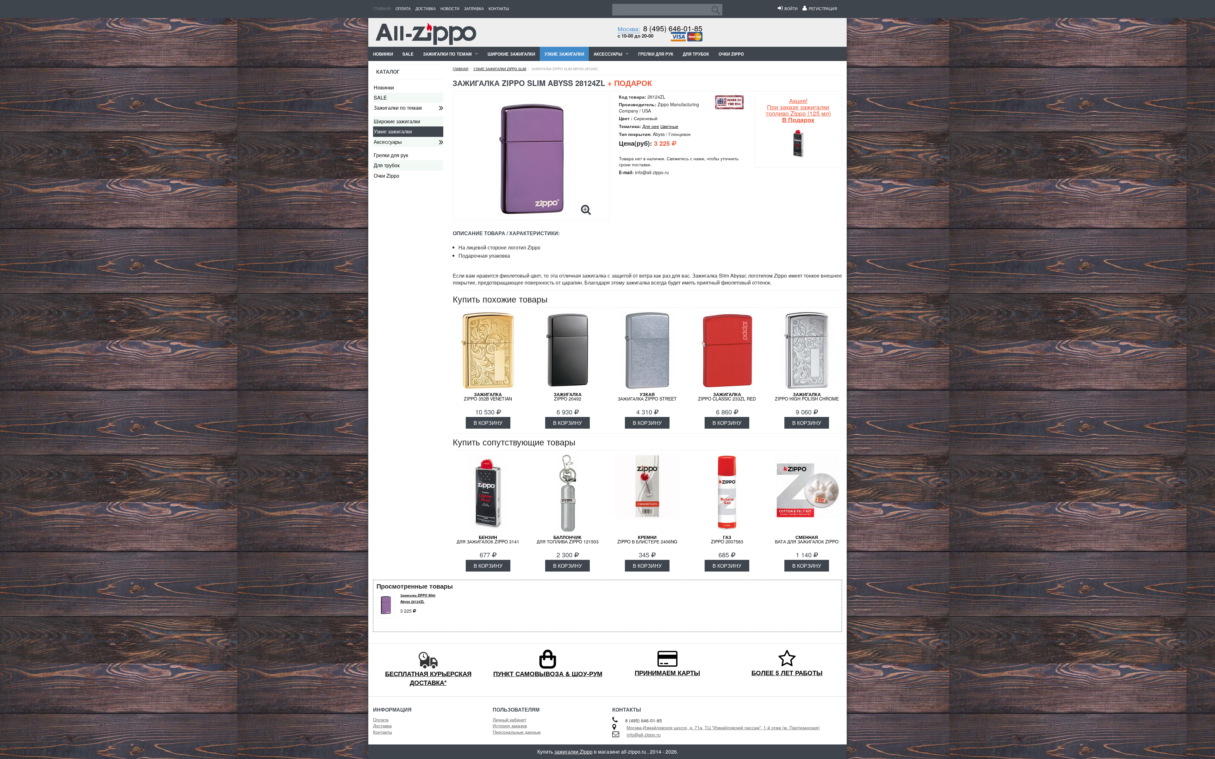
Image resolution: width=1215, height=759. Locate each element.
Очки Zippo (731, 54)
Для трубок (696, 54)
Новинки (383, 54)
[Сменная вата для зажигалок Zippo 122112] (806, 493)
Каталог (388, 71)
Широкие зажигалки (511, 54)
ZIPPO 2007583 (727, 539)
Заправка (474, 8)
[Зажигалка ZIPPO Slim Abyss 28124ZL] (531, 159)
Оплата (403, 8)
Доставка (425, 8)
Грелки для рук (655, 54)
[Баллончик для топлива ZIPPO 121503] (567, 493)
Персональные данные (517, 732)
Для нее (650, 126)
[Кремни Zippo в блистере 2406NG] (647, 493)
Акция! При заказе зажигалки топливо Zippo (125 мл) (798, 110)
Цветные (669, 126)
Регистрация (822, 8)
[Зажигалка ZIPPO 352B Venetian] (487, 350)
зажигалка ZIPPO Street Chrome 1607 (647, 398)
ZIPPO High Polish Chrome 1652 (807, 398)
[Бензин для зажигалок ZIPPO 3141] (487, 493)
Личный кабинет (509, 719)
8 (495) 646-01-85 (672, 28)
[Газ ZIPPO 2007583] (727, 493)
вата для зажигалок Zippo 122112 (806, 541)
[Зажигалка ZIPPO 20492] (567, 350)
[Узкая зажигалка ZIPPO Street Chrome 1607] (647, 350)
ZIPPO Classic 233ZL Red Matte (727, 398)
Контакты (499, 8)
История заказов (510, 725)
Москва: (629, 28)
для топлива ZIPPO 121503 (568, 539)
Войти (790, 8)
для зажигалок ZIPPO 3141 (488, 539)
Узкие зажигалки (564, 54)
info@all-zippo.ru (644, 734)
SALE (408, 54)
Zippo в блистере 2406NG (647, 539)
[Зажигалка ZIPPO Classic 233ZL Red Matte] (727, 350)
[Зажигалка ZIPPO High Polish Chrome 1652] (806, 350)
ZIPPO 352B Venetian (488, 396)
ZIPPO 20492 (568, 396)
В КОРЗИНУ (488, 422)
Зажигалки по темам (447, 54)
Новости (449, 8)
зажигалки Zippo (573, 751)
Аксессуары (608, 54)
